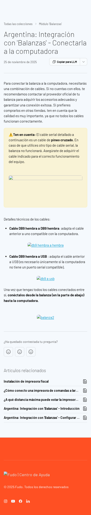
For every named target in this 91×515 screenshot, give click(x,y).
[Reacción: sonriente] (30, 351)
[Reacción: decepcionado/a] (8, 351)
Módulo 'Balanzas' (50, 24)
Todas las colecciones (18, 24)
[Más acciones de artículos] (83, 61)
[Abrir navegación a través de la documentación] (83, 7)
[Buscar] (75, 7)
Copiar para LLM (67, 61)
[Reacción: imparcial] (19, 351)
